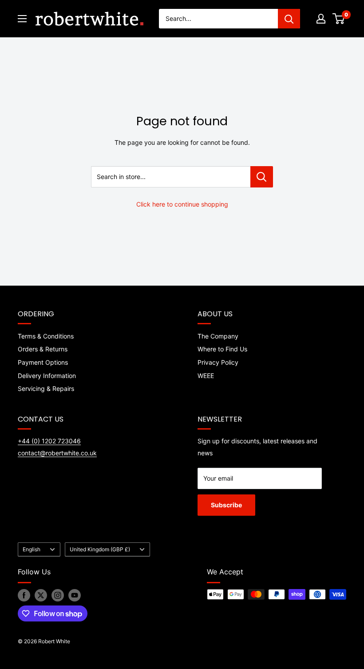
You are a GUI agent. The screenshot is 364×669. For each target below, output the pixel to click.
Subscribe (226, 505)
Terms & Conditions (46, 336)
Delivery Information (47, 375)
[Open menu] (22, 18)
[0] (338, 18)
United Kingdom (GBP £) (100, 549)
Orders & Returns (42, 349)
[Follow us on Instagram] (57, 595)
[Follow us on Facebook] (24, 595)
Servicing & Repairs (46, 388)
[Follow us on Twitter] (41, 595)
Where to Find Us (222, 349)
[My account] (321, 19)
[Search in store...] (261, 176)
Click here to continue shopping (182, 204)
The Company (218, 336)
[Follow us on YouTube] (74, 595)
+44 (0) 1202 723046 (49, 441)
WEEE (206, 375)
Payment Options (43, 362)
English (31, 549)
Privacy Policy (218, 362)
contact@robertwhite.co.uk (57, 453)
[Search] (289, 18)
